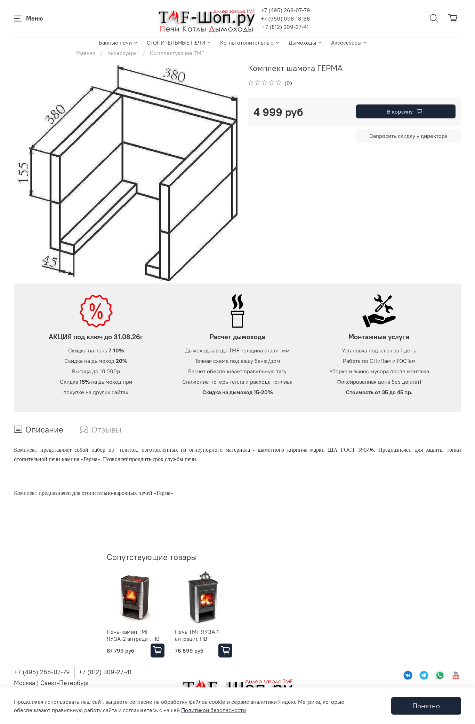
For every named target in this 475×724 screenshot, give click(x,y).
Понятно (426, 705)
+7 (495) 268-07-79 (285, 10)
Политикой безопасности (213, 710)
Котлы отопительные (247, 42)
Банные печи (115, 42)
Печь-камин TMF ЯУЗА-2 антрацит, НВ (133, 635)
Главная (85, 52)
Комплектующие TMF (177, 52)
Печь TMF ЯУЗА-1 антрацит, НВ (197, 635)
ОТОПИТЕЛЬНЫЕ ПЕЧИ (176, 42)
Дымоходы (302, 42)
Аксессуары (346, 42)
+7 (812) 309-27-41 (285, 26)
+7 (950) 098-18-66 (285, 18)
